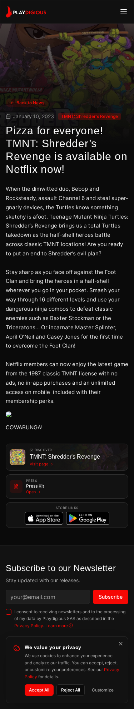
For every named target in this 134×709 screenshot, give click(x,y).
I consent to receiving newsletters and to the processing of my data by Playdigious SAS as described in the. (69, 618)
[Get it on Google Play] (88, 518)
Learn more (56, 625)
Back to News (30, 102)
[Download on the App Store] (44, 518)
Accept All (39, 690)
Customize (103, 690)
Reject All (70, 690)
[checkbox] (8, 612)
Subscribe (111, 597)
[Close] (121, 643)
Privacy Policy (28, 625)
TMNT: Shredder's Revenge (89, 116)
